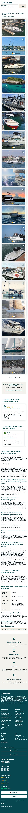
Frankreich (3, 738)
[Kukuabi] (14, 271)
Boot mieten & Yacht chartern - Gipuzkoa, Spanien (14, 629)
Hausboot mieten (19, 720)
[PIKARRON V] (14, 102)
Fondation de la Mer (5, 725)
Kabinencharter (18, 724)
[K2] (14, 215)
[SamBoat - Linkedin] (8, 769)
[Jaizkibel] (14, 140)
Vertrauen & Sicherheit (6, 716)
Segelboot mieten (19, 716)
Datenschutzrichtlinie (19, 800)
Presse (2, 724)
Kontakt (17, 738)
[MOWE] (14, 234)
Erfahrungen (4, 727)
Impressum (3, 800)
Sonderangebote (19, 725)
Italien (2, 739)
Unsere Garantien (5, 714)
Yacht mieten (18, 714)
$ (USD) (13, 796)
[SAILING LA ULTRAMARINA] (14, 177)
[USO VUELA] (14, 309)
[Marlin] (14, 328)
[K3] (14, 196)
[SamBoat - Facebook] (2, 769)
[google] (4, 781)
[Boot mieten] (7, 3)
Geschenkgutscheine (6, 720)
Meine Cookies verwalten (21, 739)
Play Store (15, 754)
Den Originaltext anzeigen (10, 438)
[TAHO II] (14, 121)
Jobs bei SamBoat (5, 713)
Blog (2, 728)
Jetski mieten (18, 718)
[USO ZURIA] (14, 159)
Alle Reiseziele (4, 742)
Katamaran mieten (19, 717)
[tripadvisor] (5, 786)
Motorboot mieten (19, 711)
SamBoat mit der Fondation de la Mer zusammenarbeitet (14, 620)
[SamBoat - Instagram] (5, 769)
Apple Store (15, 750)
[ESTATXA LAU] (14, 65)
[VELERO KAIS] (14, 290)
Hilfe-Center (18, 735)
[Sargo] (14, 46)
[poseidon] (14, 27)
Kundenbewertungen (6, 723)
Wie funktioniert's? (19, 736)
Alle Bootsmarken (19, 726)
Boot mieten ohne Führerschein (19, 722)
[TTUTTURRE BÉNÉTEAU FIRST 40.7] (14, 365)
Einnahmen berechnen (6, 717)
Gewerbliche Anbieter (6, 718)
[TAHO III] (14, 252)
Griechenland (4, 741)
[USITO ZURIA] (14, 346)
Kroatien (3, 735)
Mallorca (3, 736)
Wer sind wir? (4, 711)
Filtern (22, 6)
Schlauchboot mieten (20, 713)
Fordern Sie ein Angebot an (14, 390)
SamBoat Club (4, 721)
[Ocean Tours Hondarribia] (14, 84)
